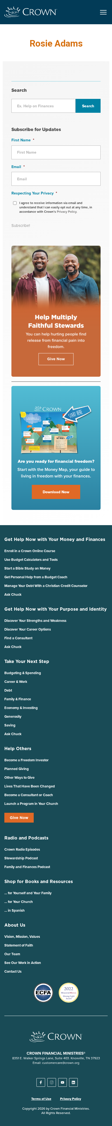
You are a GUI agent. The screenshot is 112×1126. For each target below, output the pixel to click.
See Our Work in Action (22, 962)
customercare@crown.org (60, 1062)
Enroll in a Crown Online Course (29, 551)
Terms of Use (41, 1099)
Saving (9, 725)
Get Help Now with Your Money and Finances (54, 539)
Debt (8, 690)
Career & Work (15, 681)
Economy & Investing (21, 707)
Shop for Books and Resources (38, 881)
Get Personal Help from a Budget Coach (35, 577)
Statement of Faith (18, 945)
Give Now (19, 817)
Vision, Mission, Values (22, 936)
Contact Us (12, 971)
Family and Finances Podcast (27, 867)
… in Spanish (14, 910)
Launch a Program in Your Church (31, 803)
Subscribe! (20, 225)
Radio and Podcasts (26, 838)
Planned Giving (16, 768)
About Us (14, 925)
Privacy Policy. (67, 211)
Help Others (17, 748)
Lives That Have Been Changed (29, 786)
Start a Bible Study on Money (27, 568)
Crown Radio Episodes (22, 849)
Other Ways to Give (19, 777)
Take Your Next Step (26, 661)
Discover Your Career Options (27, 629)
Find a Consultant (18, 638)
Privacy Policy (70, 1099)
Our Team (12, 954)
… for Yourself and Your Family (28, 893)
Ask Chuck (12, 594)
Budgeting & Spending (22, 673)
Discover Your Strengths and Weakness (35, 620)
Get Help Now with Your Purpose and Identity (55, 609)
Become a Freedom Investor (26, 760)
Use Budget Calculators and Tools (31, 559)
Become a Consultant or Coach (28, 795)
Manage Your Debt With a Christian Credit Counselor (46, 585)
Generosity (12, 716)
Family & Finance (17, 699)
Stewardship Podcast (21, 858)
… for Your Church (18, 901)
